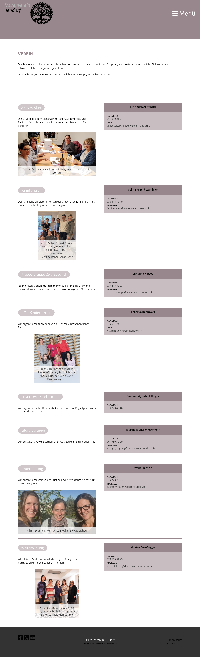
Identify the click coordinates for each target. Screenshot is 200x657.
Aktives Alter (31, 107)
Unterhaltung (32, 468)
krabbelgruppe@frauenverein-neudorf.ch (131, 292)
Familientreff (31, 190)
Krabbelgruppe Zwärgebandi (44, 274)
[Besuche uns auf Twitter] (26, 638)
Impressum (175, 640)
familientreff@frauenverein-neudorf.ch (129, 208)
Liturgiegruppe (33, 430)
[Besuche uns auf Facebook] (20, 638)
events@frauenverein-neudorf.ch (126, 487)
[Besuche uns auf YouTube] (32, 638)
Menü (186, 13)
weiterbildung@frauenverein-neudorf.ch (130, 566)
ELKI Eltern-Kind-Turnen (40, 396)
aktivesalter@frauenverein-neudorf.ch (129, 125)
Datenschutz (174, 643)
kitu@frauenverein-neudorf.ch (124, 330)
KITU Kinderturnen (36, 312)
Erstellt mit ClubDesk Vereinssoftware (100, 643)
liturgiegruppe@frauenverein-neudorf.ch (131, 448)
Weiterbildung (32, 547)
